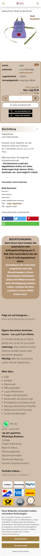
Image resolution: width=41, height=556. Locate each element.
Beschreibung (9, 129)
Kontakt (8, 380)
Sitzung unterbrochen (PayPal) (20, 406)
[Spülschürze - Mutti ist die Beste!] (20, 31)
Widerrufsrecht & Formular (18, 409)
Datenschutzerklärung (10, 534)
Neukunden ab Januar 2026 (18, 399)
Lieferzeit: (7, 69)
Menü (3, 3)
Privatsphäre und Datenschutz (20, 402)
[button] (5, 98)
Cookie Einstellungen (15, 413)
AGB (6, 377)
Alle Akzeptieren (20, 539)
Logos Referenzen (13, 391)
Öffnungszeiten (12, 388)
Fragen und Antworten (16, 395)
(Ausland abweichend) (25, 73)
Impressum (10, 384)
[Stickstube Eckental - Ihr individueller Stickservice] (20, 3)
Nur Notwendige (20, 546)
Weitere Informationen (20, 551)
